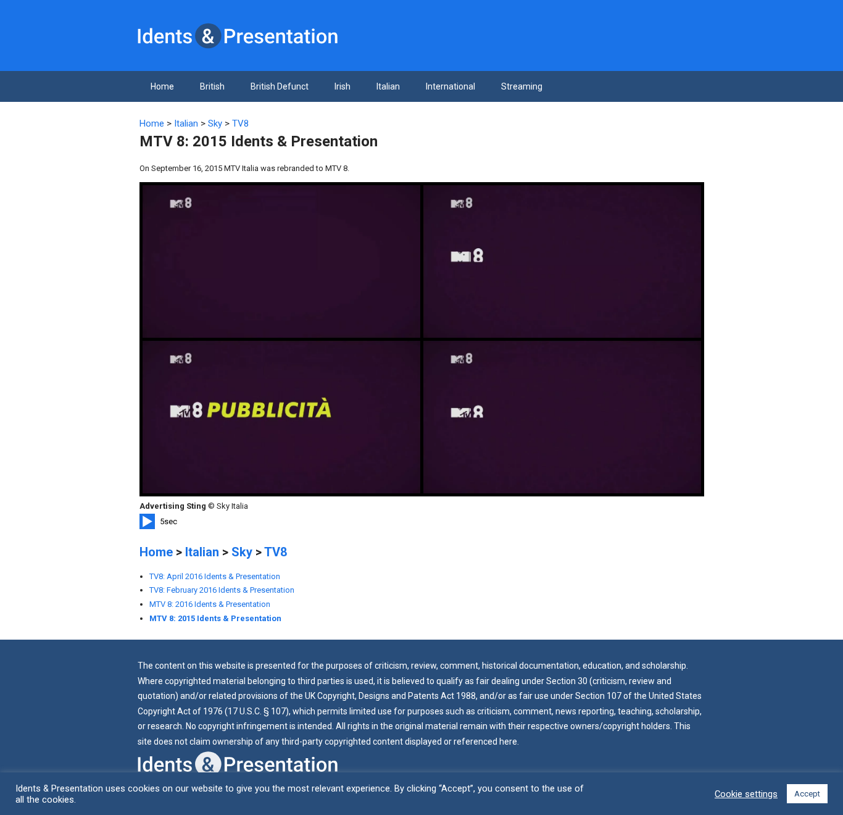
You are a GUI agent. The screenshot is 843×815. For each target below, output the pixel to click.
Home (162, 86)
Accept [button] (807, 793)
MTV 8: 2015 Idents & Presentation (215, 618)
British (212, 86)
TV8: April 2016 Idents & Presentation (214, 576)
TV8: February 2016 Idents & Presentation (221, 590)
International (450, 86)
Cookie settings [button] (746, 794)
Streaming (521, 86)
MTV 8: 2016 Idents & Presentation (209, 604)
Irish (342, 86)
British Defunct (280, 86)
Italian (388, 86)
